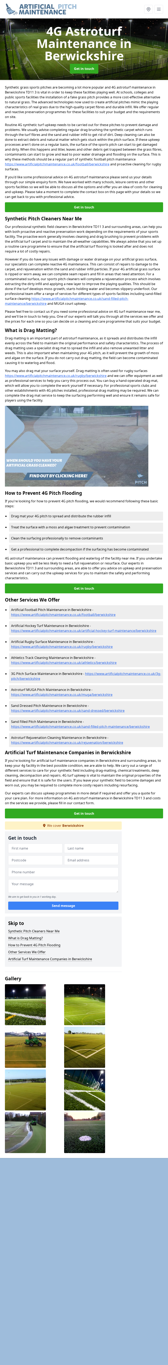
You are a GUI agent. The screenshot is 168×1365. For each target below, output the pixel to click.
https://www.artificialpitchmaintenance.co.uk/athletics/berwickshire (64, 662)
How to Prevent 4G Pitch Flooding (34, 945)
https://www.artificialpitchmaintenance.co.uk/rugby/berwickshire (56, 375)
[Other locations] (148, 9)
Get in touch (84, 68)
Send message (63, 905)
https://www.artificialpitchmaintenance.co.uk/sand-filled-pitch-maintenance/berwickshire (80, 726)
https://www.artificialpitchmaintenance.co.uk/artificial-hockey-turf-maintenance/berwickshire (83, 630)
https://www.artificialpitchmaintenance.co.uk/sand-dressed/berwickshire (68, 710)
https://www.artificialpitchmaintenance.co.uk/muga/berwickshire (61, 694)
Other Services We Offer (27, 952)
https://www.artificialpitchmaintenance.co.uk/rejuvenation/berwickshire (67, 742)
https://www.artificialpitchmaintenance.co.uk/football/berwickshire (57, 164)
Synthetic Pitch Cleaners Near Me (34, 931)
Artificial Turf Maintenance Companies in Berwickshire (50, 959)
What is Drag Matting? (25, 938)
